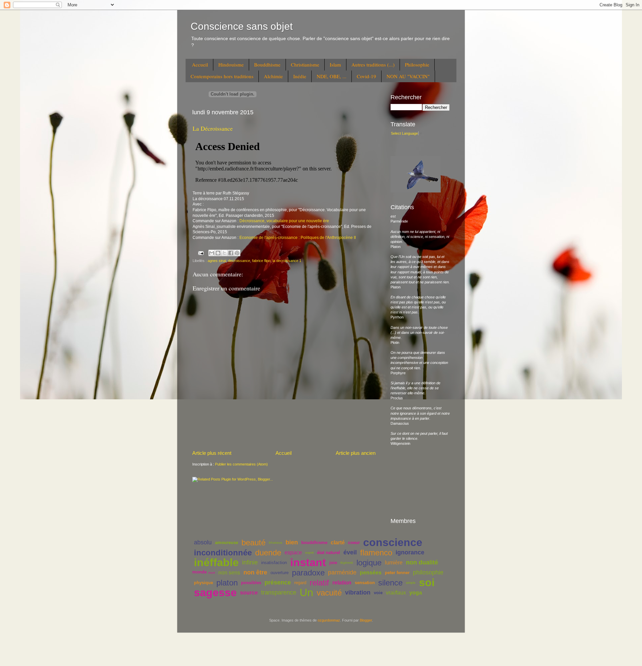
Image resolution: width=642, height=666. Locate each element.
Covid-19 (366, 76)
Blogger (366, 620)
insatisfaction (274, 562)
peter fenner (397, 572)
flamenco (376, 552)
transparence (278, 592)
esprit (309, 552)
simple (411, 582)
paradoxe (308, 572)
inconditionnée (223, 552)
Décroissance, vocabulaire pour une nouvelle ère (284, 221)
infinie (250, 562)
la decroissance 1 (287, 261)
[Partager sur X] (224, 253)
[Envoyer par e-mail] (211, 253)
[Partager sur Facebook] (230, 253)
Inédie (299, 76)
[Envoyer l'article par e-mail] (200, 253)
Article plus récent (211, 453)
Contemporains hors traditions (222, 76)
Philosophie (417, 64)
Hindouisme (231, 64)
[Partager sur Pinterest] (237, 253)
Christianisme (305, 64)
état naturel (328, 552)
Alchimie (273, 76)
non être (255, 572)
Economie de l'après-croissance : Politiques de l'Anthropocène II (297, 237)
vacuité (329, 592)
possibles (251, 582)
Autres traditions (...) (373, 64)
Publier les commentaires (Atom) (241, 464)
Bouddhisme (267, 64)
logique (369, 562)
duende (268, 552)
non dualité (422, 562)
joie (333, 562)
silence (390, 582)
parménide (342, 572)
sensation (365, 582)
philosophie (428, 572)
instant (308, 562)
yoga (415, 592)
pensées (371, 572)
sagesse (215, 592)
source (249, 592)
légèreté (346, 562)
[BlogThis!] (218, 253)
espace (293, 552)
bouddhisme (314, 542)
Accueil (200, 64)
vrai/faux (396, 592)
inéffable (216, 562)
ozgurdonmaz (329, 620)
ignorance (410, 552)
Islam (335, 64)
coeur (354, 542)
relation (341, 582)
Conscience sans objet (242, 26)
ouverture (280, 572)
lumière (394, 562)
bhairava (275, 542)
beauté (253, 542)
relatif (319, 582)
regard (300, 582)
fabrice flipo (261, 261)
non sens (229, 572)
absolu (203, 542)
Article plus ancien (356, 453)
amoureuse (226, 542)
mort (211, 572)
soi (427, 582)
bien (292, 542)
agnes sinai (217, 261)
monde (199, 571)
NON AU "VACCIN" (408, 76)
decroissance (239, 261)
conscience (392, 542)
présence (277, 582)
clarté (338, 542)
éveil (350, 552)
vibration (357, 592)
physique (203, 582)
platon (227, 582)
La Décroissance (213, 128)
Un (306, 592)
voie (378, 592)
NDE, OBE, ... (331, 76)
